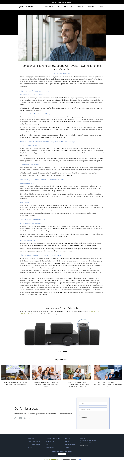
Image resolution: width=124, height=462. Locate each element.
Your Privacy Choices (68, 460)
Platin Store (31, 438)
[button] (3, 2)
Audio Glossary (50, 447)
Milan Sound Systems (34, 441)
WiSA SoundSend (51, 441)
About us (67, 438)
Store (100, 6)
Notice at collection (50, 460)
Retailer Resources (70, 444)
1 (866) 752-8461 (85, 445)
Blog (59, 6)
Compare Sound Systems (53, 438)
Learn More (62, 352)
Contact (79, 6)
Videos (30, 447)
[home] (26, 6)
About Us (68, 6)
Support (90, 6)
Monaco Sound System (34, 444)
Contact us (68, 447)
